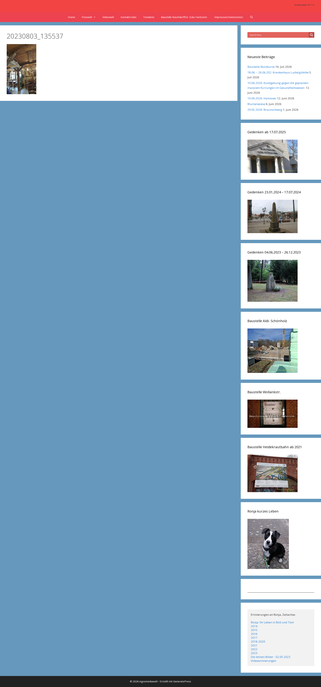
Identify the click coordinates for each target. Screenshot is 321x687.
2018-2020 (258, 641)
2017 (254, 638)
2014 (254, 626)
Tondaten (148, 17)
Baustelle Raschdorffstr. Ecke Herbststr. (184, 17)
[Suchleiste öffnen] (251, 17)
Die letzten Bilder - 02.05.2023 (270, 657)
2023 (254, 653)
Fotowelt (87, 17)
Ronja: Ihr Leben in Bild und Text (272, 622)
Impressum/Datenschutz (228, 17)
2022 (254, 649)
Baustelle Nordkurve (261, 67)
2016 (254, 634)
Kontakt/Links (128, 17)
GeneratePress (182, 681)
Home (71, 17)
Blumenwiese (256, 104)
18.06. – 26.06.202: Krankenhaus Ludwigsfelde (278, 72)
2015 (254, 630)
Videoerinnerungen (263, 661)
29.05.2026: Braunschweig (264, 110)
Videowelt (108, 17)
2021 (254, 645)
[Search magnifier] (311, 35)
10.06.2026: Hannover (261, 98)
